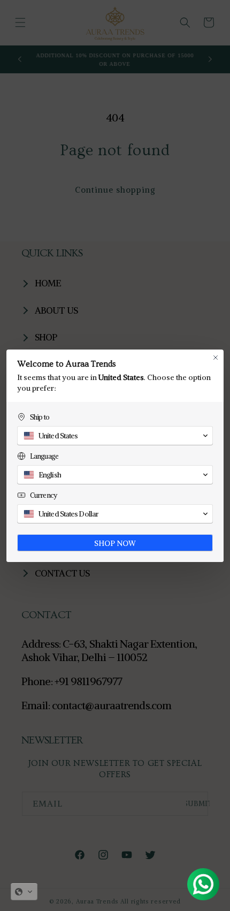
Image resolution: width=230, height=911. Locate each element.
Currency (43, 495)
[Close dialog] (215, 357)
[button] (24, 891)
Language (44, 456)
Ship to (39, 417)
